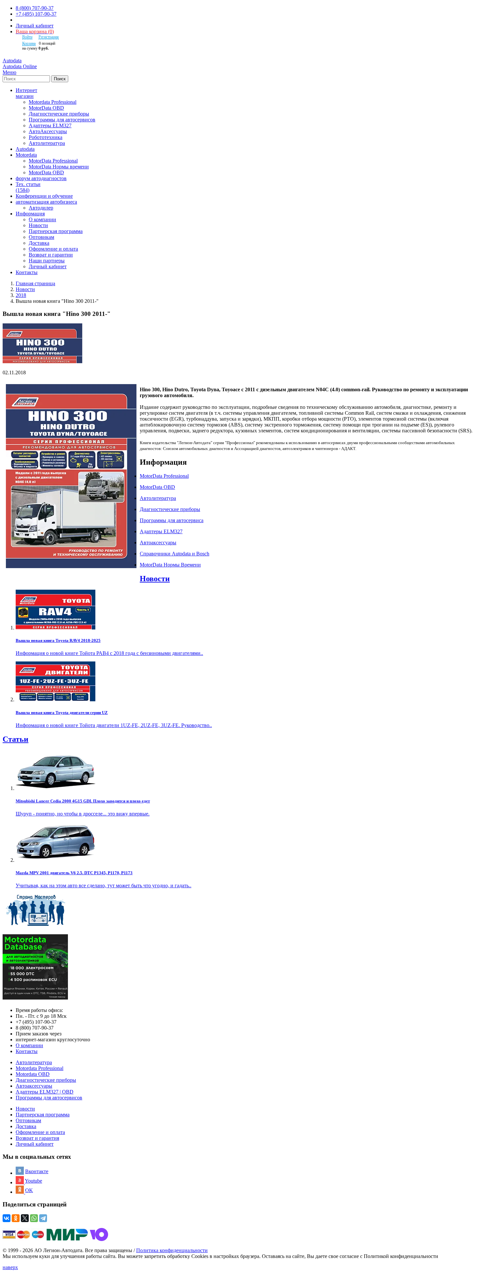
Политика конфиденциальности (172, 1250)
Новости (38, 225)
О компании (42, 219)
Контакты (27, 1051)
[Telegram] (43, 1218)
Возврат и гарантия (37, 1138)
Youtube (33, 1181)
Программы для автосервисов (62, 119)
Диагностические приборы (59, 113)
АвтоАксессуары (48, 131)
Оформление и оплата (53, 249)
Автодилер (41, 207)
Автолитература (47, 143)
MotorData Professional (53, 160)
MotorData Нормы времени (59, 166)
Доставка (39, 243)
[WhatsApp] (34, 1218)
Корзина (29, 43)
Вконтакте (36, 1171)
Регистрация (49, 37)
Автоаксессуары (34, 1086)
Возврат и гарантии (51, 254)
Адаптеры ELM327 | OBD (44, 1091)
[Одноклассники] (16, 1218)
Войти (27, 37)
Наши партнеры (47, 260)
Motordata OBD (33, 1074)
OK (29, 1190)
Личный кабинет (35, 25)
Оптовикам (41, 237)
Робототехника (45, 137)
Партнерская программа (56, 231)
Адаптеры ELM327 (50, 125)
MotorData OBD (46, 108)
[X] (25, 1218)
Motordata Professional (52, 102)
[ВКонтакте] (6, 1218)
